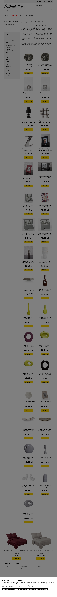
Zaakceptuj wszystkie (40, 589)
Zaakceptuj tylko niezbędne (11, 589)
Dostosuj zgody (27, 589)
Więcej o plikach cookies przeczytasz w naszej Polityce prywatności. (17, 586)
